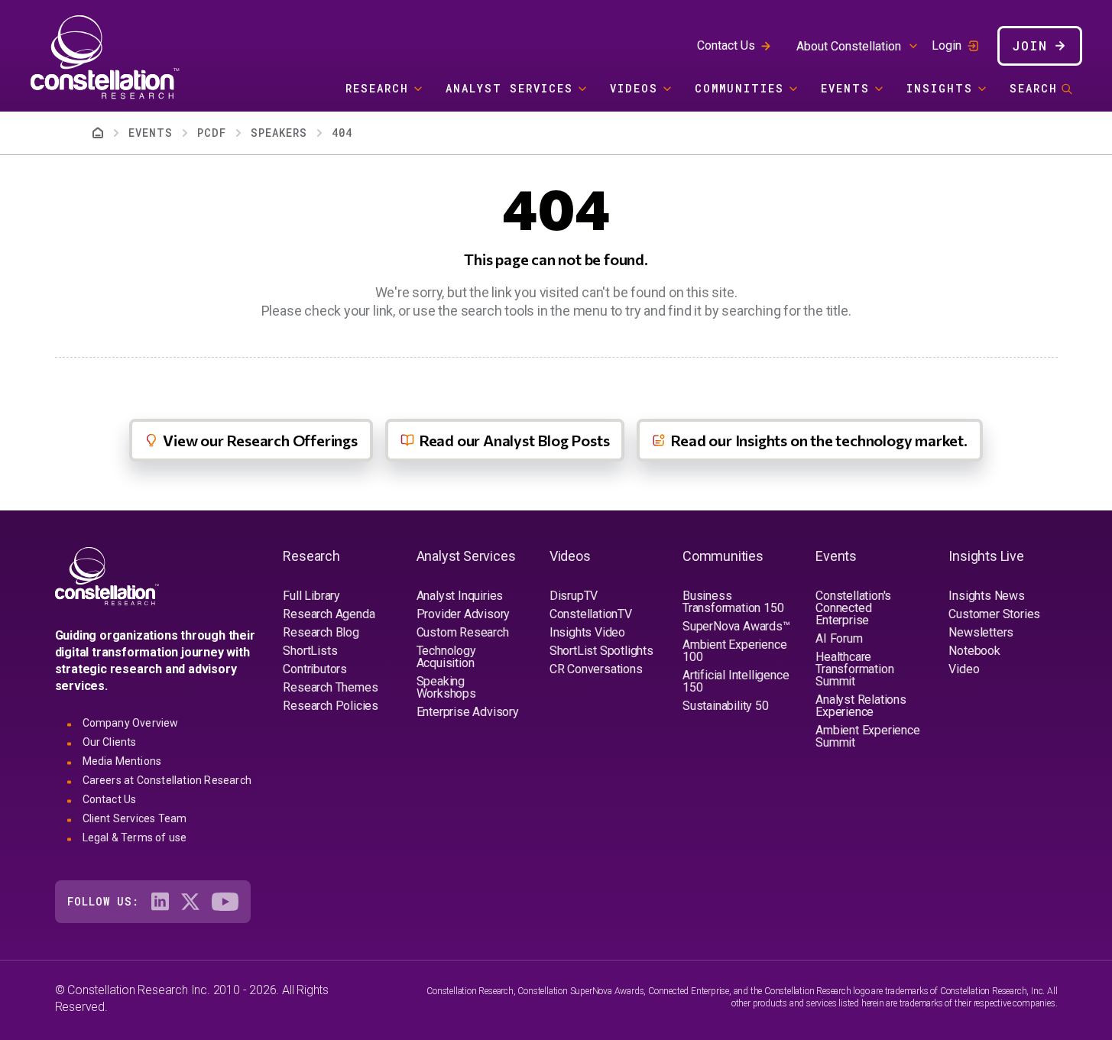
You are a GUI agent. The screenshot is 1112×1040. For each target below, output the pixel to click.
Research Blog (320, 632)
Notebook (974, 650)
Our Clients (110, 742)
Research (377, 88)
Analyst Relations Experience (860, 705)
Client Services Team (135, 818)
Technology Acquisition (446, 656)
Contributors (315, 669)
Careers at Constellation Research (167, 780)
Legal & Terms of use (135, 837)
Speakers (279, 132)
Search (1034, 88)
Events (845, 88)
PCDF (211, 132)
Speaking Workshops (446, 687)
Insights (939, 88)
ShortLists (310, 650)
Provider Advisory (464, 614)
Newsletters (980, 632)
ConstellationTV (591, 614)
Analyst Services (509, 88)
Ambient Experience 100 (734, 650)
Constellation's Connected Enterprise (853, 607)
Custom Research (463, 632)
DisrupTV (574, 595)
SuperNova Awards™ (736, 626)
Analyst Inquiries (460, 595)
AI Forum (838, 638)
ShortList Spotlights (601, 650)
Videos (634, 88)
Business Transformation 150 (732, 601)
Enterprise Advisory (468, 712)
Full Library (311, 595)
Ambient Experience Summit (867, 736)
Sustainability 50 (725, 705)
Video (963, 669)
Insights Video (587, 632)
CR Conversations (596, 669)
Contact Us (726, 45)
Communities (739, 88)
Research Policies (330, 705)
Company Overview (131, 723)
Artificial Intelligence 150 (735, 681)
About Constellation (848, 46)
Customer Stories (994, 614)
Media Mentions (122, 761)
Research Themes (330, 687)
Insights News (986, 595)
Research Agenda (328, 614)
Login (946, 46)
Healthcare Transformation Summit (854, 669)
